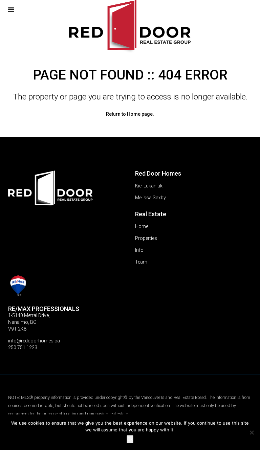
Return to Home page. (130, 114)
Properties (146, 238)
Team (141, 262)
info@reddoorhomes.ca (34, 340)
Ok (130, 439)
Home (141, 226)
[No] (251, 432)
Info (139, 250)
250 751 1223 (22, 347)
